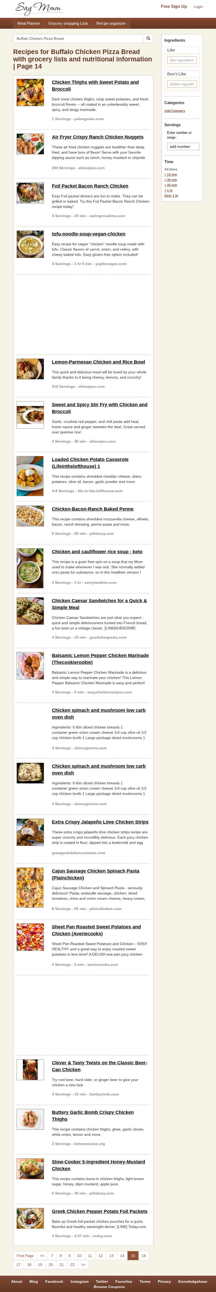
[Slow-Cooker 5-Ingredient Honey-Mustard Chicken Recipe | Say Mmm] (30, 1168)
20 (51, 1264)
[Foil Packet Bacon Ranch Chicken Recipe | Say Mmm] (30, 193)
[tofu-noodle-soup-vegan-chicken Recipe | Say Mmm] (30, 244)
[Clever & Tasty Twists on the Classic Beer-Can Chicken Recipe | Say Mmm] (30, 1069)
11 (90, 1256)
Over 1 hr (171, 196)
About (16, 1281)
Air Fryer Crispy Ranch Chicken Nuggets (98, 137)
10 (79, 1256)
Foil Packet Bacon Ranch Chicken (90, 186)
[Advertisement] (83, 313)
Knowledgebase (192, 1281)
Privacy (164, 1281)
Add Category (174, 111)
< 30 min (170, 180)
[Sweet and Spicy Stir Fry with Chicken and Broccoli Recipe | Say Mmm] (30, 415)
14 (122, 1256)
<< (42, 1256)
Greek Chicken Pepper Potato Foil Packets (100, 1211)
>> (83, 1264)
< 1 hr (168, 190)
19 (40, 1264)
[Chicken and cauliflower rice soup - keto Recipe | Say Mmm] (30, 568)
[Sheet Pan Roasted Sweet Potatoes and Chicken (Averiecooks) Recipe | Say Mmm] (30, 937)
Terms (145, 1281)
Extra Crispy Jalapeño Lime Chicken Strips (100, 822)
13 (111, 1256)
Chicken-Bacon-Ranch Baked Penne (93, 509)
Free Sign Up (174, 6)
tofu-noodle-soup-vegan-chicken (88, 234)
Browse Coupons (109, 1287)
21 (62, 1264)
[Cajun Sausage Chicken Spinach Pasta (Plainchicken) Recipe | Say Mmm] (30, 888)
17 (18, 1264)
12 (101, 1256)
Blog (34, 1281)
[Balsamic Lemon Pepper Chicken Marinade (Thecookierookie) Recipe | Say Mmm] (30, 665)
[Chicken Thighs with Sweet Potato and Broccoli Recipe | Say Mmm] (30, 92)
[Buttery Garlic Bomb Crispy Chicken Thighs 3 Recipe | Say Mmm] (30, 1119)
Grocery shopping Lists (68, 23)
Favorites (123, 1281)
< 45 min (170, 185)
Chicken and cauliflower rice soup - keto (97, 551)
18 (29, 1264)
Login (198, 6)
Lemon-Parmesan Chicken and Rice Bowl (98, 362)
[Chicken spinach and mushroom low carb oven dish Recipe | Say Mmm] (30, 773)
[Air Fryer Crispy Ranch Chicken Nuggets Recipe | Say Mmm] (30, 144)
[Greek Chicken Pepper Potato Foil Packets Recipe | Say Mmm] (30, 1218)
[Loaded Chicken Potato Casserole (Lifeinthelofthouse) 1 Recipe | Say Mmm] (30, 476)
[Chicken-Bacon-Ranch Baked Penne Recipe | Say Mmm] (30, 516)
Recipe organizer (111, 23)
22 (72, 1264)
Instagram (80, 1281)
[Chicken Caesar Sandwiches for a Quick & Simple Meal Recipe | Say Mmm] (30, 611)
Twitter (102, 1281)
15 (133, 1256)
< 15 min (170, 175)
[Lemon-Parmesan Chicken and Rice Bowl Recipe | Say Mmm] (30, 369)
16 (144, 1256)
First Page (25, 1256)
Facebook (54, 1281)
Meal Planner (28, 23)
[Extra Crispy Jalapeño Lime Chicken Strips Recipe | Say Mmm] (30, 832)
